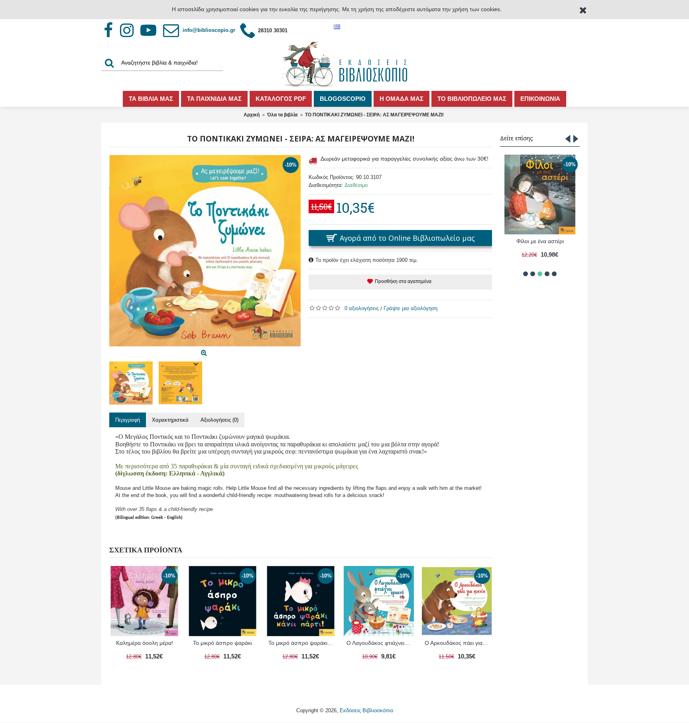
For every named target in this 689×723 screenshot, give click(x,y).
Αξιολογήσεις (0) (219, 420)
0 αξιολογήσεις (361, 308)
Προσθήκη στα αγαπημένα (403, 281)
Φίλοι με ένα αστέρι (540, 241)
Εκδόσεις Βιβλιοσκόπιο (366, 710)
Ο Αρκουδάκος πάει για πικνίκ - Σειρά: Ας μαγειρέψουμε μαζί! (458, 643)
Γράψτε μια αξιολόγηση (410, 308)
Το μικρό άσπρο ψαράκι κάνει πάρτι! (302, 643)
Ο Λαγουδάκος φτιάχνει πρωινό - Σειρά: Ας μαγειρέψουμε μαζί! (380, 643)
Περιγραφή (127, 420)
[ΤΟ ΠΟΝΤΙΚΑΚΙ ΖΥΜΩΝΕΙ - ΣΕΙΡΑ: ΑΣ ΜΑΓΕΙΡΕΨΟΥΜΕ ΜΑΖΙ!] (205, 250)
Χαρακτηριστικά (170, 420)
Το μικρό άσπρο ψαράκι (222, 643)
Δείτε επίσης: (516, 138)
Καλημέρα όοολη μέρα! (144, 643)
